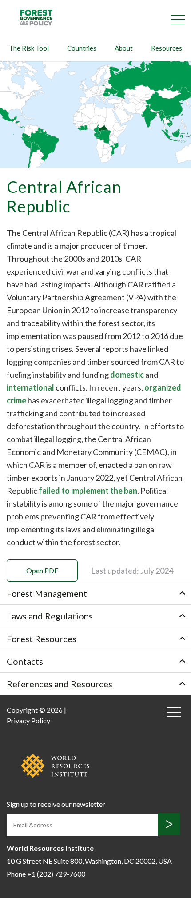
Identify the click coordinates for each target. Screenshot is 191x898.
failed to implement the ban (88, 490)
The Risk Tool (29, 48)
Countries (81, 48)
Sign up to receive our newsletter (56, 804)
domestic (127, 374)
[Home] (36, 17)
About (124, 48)
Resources (166, 48)
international (31, 387)
